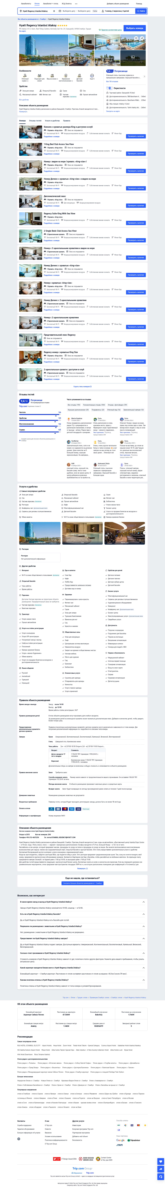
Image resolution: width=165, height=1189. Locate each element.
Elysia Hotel (128, 1050)
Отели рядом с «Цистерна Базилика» (75, 1067)
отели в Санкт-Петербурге (111, 1098)
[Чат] (160, 1176)
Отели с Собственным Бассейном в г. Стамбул (33, 1085)
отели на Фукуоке (93, 1098)
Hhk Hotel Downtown (25, 1054)
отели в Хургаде (125, 1094)
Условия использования (53, 1136)
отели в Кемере (50, 1094)
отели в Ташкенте (49, 1107)
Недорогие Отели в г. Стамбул (28, 1081)
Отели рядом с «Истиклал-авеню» (50, 1063)
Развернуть (23, 111)
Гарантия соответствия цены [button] (111, 30)
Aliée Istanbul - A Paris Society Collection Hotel (92, 1050)
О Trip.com (48, 1125)
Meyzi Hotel (46, 1050)
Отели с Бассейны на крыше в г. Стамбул (110, 1085)
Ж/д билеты (67, 4)
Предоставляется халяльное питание (78, 585)
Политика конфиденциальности (56, 1140)
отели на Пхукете (79, 1098)
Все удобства (24, 100)
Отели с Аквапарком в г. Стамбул (101, 1081)
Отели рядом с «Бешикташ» (51, 1067)
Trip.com (66, 997)
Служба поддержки (24, 1125)
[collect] (160, 1161)
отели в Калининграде (36, 1103)
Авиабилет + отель (50, 4)
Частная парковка (28, 501)
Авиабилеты (26, 4)
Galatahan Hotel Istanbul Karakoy (129, 1045)
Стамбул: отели (116, 997)
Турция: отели (82, 997)
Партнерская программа (81, 1133)
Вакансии (48, 1133)
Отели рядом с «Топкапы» (26, 1063)
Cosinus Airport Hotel (108, 1045)
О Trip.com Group (51, 1144)
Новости (48, 1129)
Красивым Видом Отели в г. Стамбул (75, 1081)
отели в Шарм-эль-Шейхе (108, 1094)
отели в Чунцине (65, 1098)
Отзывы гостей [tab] (35, 121)
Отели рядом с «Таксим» (125, 1067)
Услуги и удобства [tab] (52, 121)
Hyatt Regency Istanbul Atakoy (37, 25)
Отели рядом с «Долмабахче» (129, 1063)
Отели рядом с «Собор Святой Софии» (77, 1063)
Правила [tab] (66, 121)
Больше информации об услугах (28, 1133)
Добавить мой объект (80, 1136)
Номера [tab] (22, 121)
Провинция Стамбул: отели (99, 997)
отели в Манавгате (90, 1094)
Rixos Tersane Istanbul (42, 1054)
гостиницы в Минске (24, 1098)
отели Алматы (22, 1107)
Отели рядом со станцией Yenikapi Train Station (107, 1072)
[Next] (145, 533)
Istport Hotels (47, 1045)
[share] (160, 1169)
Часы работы (26, 586)
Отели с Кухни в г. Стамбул (61, 1085)
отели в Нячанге (63, 1107)
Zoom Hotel (67, 1045)
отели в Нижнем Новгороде (56, 1103)
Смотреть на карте (113, 111)
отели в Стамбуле (23, 1094)
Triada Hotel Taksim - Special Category (86, 1045)
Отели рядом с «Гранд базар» (28, 1067)
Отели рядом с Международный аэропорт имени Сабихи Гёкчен (40, 1072)
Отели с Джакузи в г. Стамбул (83, 1085)
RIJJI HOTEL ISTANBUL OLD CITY (28, 1045)
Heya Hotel (57, 1045)
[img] (43, 50)
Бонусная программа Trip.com (82, 1129)
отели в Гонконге (135, 1103)
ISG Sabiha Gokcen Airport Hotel (28, 1050)
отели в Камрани (40, 1098)
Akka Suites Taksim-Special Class (63, 1050)
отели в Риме (52, 1098)
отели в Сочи (22, 1103)
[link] (118, 4)
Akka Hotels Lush (116, 1050)
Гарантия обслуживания (25, 1129)
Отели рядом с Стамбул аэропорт (77, 1072)
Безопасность (77, 1140)
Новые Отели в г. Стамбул (50, 1081)
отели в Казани (73, 1103)
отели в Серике (37, 1094)
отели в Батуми (121, 1103)
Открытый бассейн (70, 495)
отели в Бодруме (35, 1107)
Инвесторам (76, 1125)
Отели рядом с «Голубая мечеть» (105, 1063)
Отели (37, 4)
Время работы (27, 589)
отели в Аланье (63, 1094)
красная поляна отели (88, 1103)
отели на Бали (76, 1107)
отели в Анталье (76, 1094)
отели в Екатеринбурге (106, 1103)
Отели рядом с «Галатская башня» (103, 1067)
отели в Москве (128, 1098)
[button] (76, 4)
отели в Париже (138, 1094)
